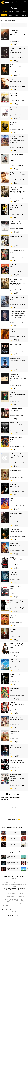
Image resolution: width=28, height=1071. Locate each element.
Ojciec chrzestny (16, 79)
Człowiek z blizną (17, 601)
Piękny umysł (16, 529)
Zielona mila (15, 65)
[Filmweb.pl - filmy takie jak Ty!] (7, 2)
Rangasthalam (16, 470)
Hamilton (14, 122)
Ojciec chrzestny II (17, 173)
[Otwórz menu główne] (25, 2)
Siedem (14, 330)
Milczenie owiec (17, 513)
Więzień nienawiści (18, 760)
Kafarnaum (15, 731)
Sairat (14, 615)
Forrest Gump (16, 108)
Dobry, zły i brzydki (18, 644)
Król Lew (15, 543)
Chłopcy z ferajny (17, 344)
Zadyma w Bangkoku (18, 703)
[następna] (21, 794)
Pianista (14, 484)
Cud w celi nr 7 (16, 717)
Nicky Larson (16, 358)
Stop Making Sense (18, 250)
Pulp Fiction (16, 265)
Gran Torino (16, 674)
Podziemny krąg (17, 408)
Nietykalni (15, 93)
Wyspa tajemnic (17, 746)
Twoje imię (15, 660)
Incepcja (14, 572)
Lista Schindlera (17, 222)
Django (14, 558)
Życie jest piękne (17, 236)
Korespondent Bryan (18, 297)
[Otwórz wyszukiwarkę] (16, 2)
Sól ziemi (15, 423)
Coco (13, 499)
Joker (14, 629)
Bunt (13, 392)
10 (18, 794)
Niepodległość (16, 586)
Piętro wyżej (16, 688)
